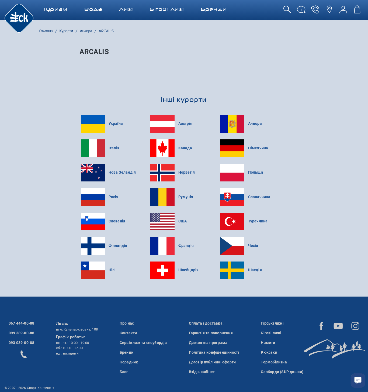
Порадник (129, 362)
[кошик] (357, 11)
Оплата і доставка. (206, 323)
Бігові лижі (271, 333)
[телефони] (315, 11)
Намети (268, 343)
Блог (124, 372)
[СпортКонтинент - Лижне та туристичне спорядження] (19, 18)
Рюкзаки (269, 352)
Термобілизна (274, 362)
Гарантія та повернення (211, 333)
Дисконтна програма (208, 343)
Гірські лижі (272, 323)
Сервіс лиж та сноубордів (143, 343)
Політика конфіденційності (214, 352)
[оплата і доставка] (301, 11)
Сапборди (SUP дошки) (282, 372)
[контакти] (329, 11)
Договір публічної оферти (212, 362)
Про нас (127, 323)
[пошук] (287, 11)
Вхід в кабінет (202, 372)
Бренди (126, 352)
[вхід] (343, 11)
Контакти (128, 333)
